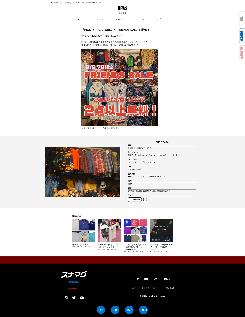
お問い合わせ (169, 288)
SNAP (156, 278)
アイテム (99, 19)
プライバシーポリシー (150, 288)
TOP (137, 278)
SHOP (146, 278)
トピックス (162, 19)
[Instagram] (66, 297)
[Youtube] (81, 297)
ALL (80, 19)
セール (140, 19)
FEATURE (167, 278)
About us (133, 288)
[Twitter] (74, 297)
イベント (120, 19)
